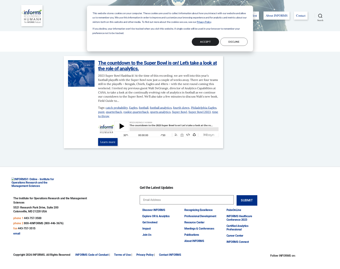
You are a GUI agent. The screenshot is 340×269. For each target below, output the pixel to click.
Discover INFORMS (153, 210)
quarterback (114, 112)
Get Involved (149, 222)
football (143, 107)
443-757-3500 (32, 218)
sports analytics (160, 112)
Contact (300, 15)
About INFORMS (277, 15)
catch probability (117, 107)
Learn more (107, 142)
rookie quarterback (136, 112)
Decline (233, 41)
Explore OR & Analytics (156, 216)
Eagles (133, 107)
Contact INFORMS (170, 254)
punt (101, 112)
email (16, 233)
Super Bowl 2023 (199, 112)
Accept (205, 41)
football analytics (161, 107)
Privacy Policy (204, 21)
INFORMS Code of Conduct (91, 254)
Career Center (234, 235)
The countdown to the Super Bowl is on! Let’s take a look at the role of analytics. (157, 65)
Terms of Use (122, 254)
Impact (146, 228)
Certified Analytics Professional (237, 227)
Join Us (146, 234)
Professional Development (200, 216)
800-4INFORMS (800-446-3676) (44, 223)
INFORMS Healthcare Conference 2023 (239, 217)
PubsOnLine (233, 210)
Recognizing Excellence (198, 210)
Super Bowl (179, 112)
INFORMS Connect (237, 242)
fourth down (181, 107)
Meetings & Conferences (199, 228)
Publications (191, 234)
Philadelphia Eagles (203, 107)
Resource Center (194, 222)
